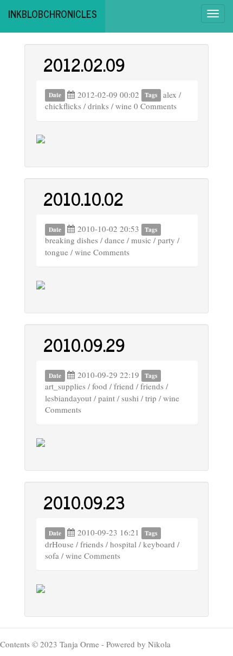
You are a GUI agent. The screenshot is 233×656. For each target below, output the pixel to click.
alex (170, 94)
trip (151, 398)
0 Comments (155, 105)
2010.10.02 (83, 198)
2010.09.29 (84, 344)
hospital (123, 544)
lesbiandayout (68, 398)
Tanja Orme (79, 644)
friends (152, 386)
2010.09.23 (84, 502)
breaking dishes (71, 240)
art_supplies (65, 386)
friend (124, 386)
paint (106, 398)
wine (123, 105)
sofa (52, 555)
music (141, 240)
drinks (98, 105)
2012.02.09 (84, 64)
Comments (111, 252)
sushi (130, 398)
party (166, 240)
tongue (56, 252)
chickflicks (63, 105)
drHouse (59, 544)
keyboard (159, 544)
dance (115, 240)
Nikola (159, 644)
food (99, 386)
